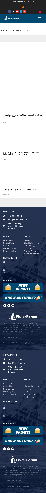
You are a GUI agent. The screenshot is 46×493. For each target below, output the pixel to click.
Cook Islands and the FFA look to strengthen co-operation (22, 116)
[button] (23, 7)
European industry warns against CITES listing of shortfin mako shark (21, 153)
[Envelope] (24, 11)
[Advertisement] (23, 65)
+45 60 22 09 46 (30, 2)
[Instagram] (13, 11)
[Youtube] (17, 11)
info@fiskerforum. (16, 2)
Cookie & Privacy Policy (23, 343)
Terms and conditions (9, 343)
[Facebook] (9, 11)
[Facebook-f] (4, 305)
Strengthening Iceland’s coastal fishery (20, 189)
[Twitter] (21, 11)
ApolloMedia (19, 337)
